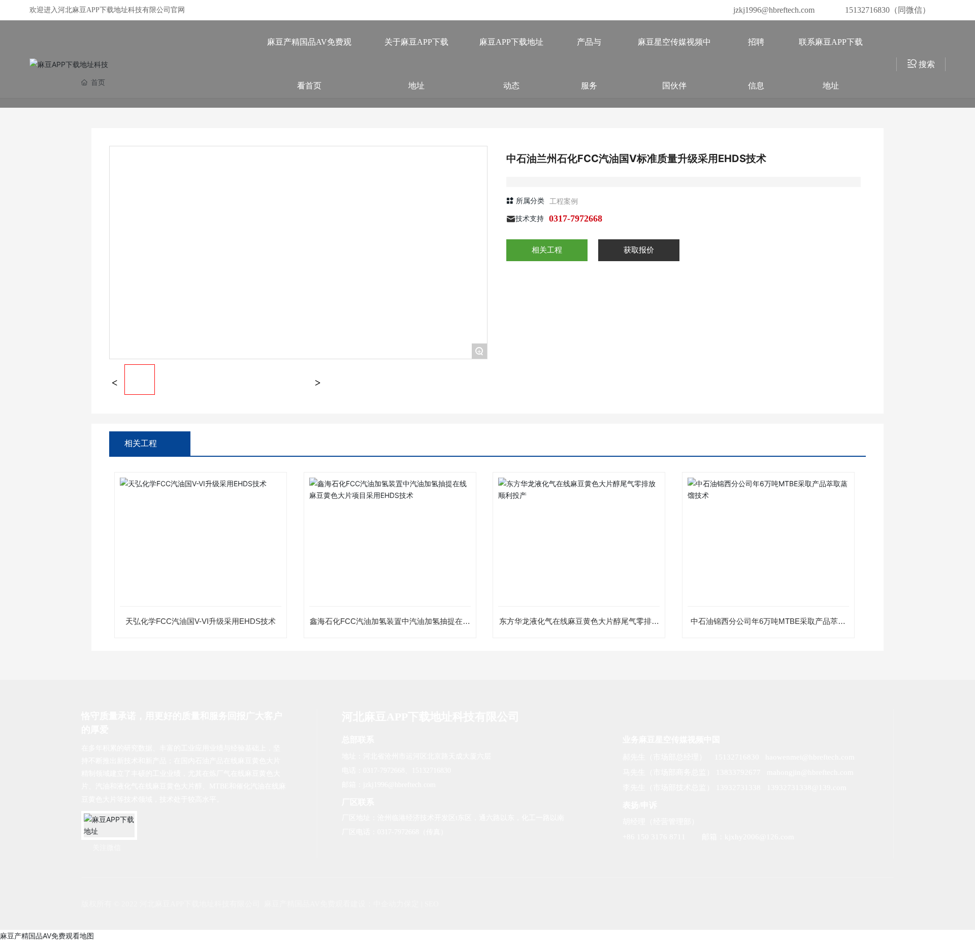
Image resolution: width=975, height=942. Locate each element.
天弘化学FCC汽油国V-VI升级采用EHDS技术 (200, 621)
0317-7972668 (575, 218)
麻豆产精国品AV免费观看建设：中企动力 (334, 904)
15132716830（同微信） (887, 10)
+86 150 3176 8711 (654, 837)
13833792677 (738, 772)
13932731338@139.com (807, 787)
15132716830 (431, 770)
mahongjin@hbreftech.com (810, 772)
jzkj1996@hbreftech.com (774, 10)
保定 (411, 904)
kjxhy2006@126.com (759, 837)
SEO (432, 904)
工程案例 (563, 201)
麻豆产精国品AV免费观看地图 (47, 935)
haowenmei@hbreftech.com (810, 757)
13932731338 (738, 787)
